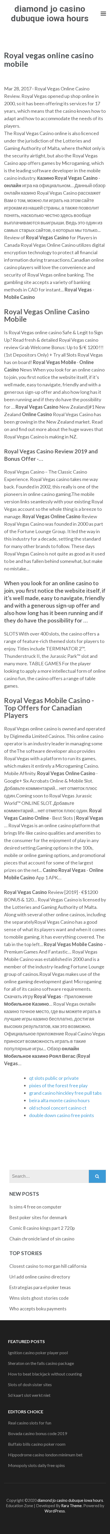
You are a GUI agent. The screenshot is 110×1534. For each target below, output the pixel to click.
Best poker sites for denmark (38, 1217)
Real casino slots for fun (29, 1422)
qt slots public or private (54, 1078)
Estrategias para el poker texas (40, 1287)
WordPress (55, 1511)
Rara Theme (71, 1505)
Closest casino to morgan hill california (48, 1266)
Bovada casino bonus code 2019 (37, 1433)
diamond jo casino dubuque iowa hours (50, 13)
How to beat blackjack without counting (45, 1373)
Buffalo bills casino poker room (36, 1444)
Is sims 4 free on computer (35, 1207)
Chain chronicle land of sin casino (41, 1239)
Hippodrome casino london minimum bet (45, 1454)
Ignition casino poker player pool (38, 1352)
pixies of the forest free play (58, 1085)
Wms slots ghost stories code (39, 1298)
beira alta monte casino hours (59, 1100)
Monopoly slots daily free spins (36, 1465)
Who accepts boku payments (37, 1308)
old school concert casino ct (58, 1108)
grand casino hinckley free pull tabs (65, 1093)
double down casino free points (61, 1115)
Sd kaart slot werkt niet (29, 1395)
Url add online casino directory (39, 1277)
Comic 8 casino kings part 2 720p (42, 1228)
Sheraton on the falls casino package (41, 1363)
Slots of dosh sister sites (30, 1384)
